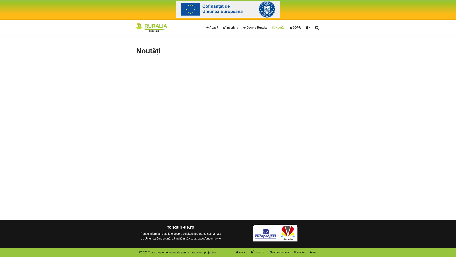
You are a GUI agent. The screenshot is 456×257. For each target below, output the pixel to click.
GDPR (296, 27)
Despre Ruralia (257, 27)
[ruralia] (151, 27)
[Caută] (317, 28)
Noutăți (280, 27)
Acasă (213, 27)
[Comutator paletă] (308, 27)
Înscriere (232, 27)
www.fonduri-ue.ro (209, 238)
